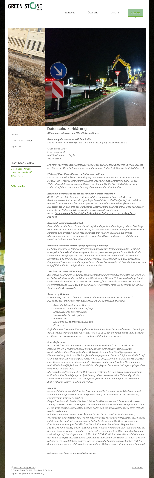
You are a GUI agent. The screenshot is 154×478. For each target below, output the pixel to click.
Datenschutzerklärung (33, 473)
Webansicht (137, 467)
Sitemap (32, 467)
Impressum (16, 473)
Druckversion (20, 467)
